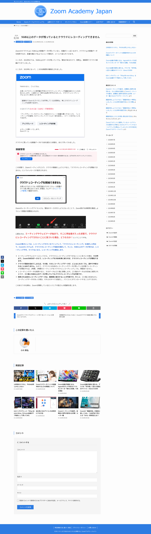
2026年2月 (111, 157)
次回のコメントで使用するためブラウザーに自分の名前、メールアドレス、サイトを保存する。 (50, 500)
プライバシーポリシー (79, 528)
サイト (19, 493)
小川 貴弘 (25, 350)
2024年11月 (112, 195)
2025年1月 (111, 187)
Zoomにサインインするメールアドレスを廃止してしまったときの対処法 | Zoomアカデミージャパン (121, 127)
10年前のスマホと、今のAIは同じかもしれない (121, 47)
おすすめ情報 (28, 42)
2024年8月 (111, 208)
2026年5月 (111, 144)
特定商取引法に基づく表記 (63, 528)
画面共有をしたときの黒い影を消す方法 (119, 116)
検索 (134, 36)
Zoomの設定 (19, 42)
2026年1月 (111, 161)
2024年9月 (111, 204)
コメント (21, 449)
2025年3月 (111, 178)
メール (20, 485)
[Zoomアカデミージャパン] (75, 11)
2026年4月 (111, 148)
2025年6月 (111, 165)
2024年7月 (111, 213)
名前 (19, 476)
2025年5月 (111, 170)
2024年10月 (112, 200)
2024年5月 (111, 221)
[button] (21, 308)
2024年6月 (111, 217)
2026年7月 (111, 140)
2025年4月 (111, 174)
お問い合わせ (92, 528)
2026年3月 (111, 153)
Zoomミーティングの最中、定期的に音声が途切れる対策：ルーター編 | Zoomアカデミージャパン (121, 93)
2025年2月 (111, 182)
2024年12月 (112, 191)
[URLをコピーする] (93, 308)
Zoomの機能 (112, 237)
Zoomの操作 (112, 233)
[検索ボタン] (134, 22)
